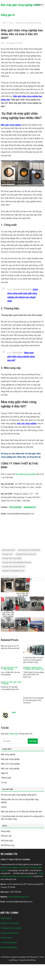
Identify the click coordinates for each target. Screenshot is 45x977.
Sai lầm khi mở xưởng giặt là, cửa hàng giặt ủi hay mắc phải (33, 700)
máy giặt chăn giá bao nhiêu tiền (13, 566)
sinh (2, 43)
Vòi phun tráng (6, 938)
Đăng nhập (5, 831)
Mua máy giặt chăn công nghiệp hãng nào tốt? (21, 356)
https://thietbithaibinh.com (18, 897)
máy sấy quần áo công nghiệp (30, 867)
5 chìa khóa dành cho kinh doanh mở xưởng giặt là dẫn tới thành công (33, 660)
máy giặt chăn (7, 554)
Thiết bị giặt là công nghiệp (10, 928)
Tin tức (11, 23)
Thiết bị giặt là (5, 918)
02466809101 (30, 507)
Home (4, 23)
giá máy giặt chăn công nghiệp (29, 550)
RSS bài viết (6, 836)
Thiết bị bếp (6, 778)
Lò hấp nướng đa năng (9, 933)
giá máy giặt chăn (8, 550)
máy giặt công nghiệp (8, 867)
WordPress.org (7, 845)
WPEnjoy (14, 960)
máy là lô (4, 870)
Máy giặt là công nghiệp (9, 923)
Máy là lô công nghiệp (10, 764)
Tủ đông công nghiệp (8, 943)
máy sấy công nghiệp (26, 423)
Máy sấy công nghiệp (10, 768)
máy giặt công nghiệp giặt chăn (13, 571)
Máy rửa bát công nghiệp (22, 876)
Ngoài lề (4, 773)
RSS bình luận (7, 840)
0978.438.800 (15, 507)
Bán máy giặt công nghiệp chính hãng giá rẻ (20, 9)
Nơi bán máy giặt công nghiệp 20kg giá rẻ (19, 795)
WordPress (32, 960)
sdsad (3, 807)
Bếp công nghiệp (8, 754)
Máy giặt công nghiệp (10, 759)
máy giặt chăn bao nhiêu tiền (26, 554)
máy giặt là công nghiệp (25, 474)
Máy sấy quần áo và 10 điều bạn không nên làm (21, 811)
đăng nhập (13, 734)
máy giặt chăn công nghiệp (11, 558)
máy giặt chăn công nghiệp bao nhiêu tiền (16, 562)
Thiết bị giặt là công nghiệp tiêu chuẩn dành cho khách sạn (33, 674)
